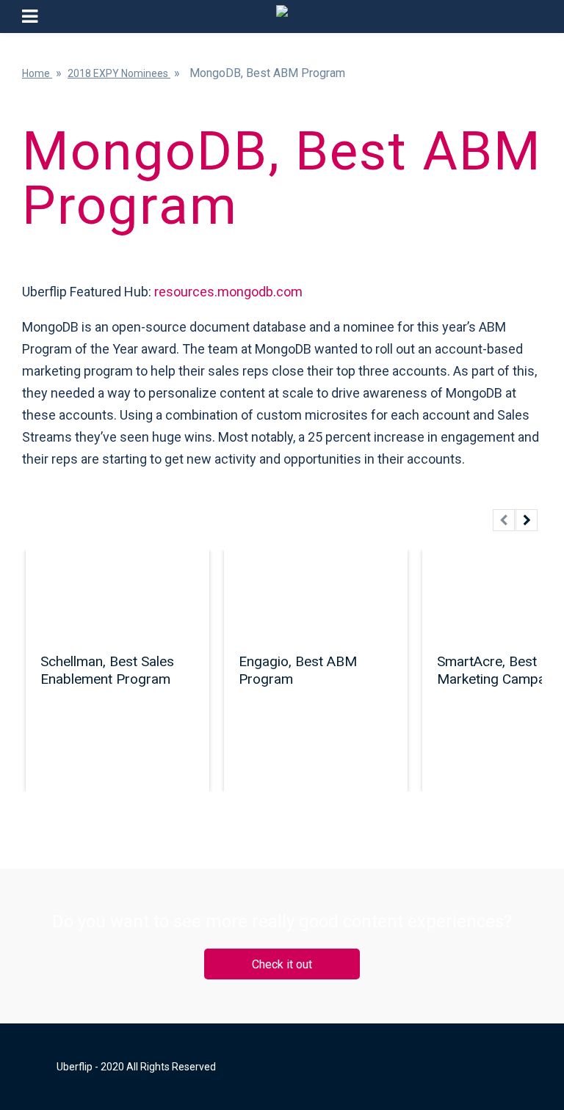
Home (37, 73)
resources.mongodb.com (228, 291)
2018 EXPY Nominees (119, 73)
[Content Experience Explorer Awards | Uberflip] (282, 16)
